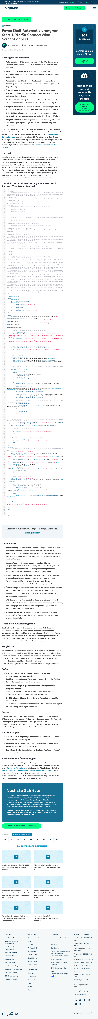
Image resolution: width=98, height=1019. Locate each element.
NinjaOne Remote (11, 952)
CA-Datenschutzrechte (59, 968)
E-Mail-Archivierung (11, 976)
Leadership (32, 976)
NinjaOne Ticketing (11, 966)
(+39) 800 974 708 (85, 962)
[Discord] (76, 1004)
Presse (30, 986)
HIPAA (53, 941)
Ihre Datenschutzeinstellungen (60, 972)
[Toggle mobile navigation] (94, 8)
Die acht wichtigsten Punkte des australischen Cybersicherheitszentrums (60, 953)
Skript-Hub (32, 951)
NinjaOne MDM (10, 956)
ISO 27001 (54, 945)
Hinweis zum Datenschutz (59, 938)
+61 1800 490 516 (85, 966)
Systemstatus (32, 961)
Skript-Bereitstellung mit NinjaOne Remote (41, 810)
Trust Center (32, 965)
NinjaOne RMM (10, 938)
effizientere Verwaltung (15, 768)
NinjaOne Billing (10, 962)
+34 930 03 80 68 (86, 959)
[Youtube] (80, 1000)
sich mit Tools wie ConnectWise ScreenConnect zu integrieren (27, 770)
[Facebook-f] (84, 1000)
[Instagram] (89, 1000)
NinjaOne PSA (9, 959)
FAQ (29, 983)
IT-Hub (30, 945)
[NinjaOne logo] (11, 8)
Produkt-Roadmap (11, 979)
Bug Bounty (55, 948)
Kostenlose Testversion (74, 8)
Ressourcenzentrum (35, 938)
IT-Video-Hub (32, 948)
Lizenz (30, 993)
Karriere (31, 990)
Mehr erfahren (49, 2)
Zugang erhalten (32, 533)
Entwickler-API (33, 958)
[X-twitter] (80, 1004)
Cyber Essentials (56, 959)
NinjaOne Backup (11, 972)
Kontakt (72, 2)
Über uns (31, 973)
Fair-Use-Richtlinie (80, 994)
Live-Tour (24, 812)
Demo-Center (32, 955)
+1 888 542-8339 (63, 2)
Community (32, 980)
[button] (5, 839)
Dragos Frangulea (40, 45)
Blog (29, 941)
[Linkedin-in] (76, 1000)
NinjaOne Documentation (13, 969)
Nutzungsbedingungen (81, 991)
